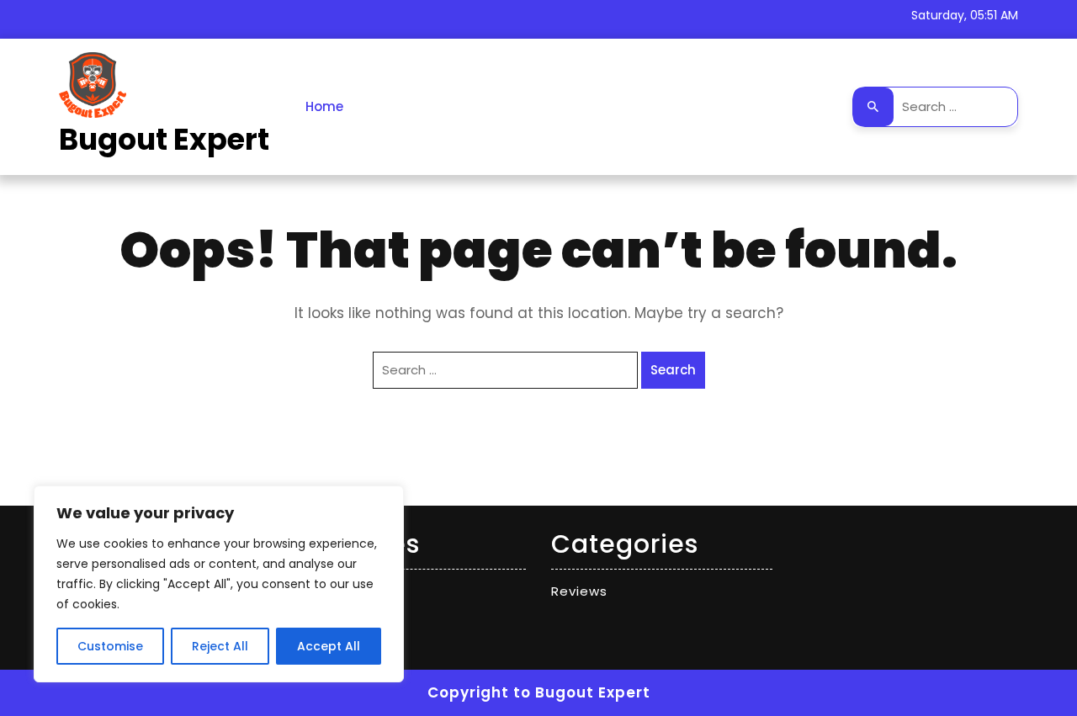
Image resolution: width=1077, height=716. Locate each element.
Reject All (220, 646)
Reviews (579, 591)
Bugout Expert (164, 139)
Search (873, 107)
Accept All (328, 646)
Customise (110, 646)
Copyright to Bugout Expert (538, 692)
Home (324, 106)
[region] (219, 583)
